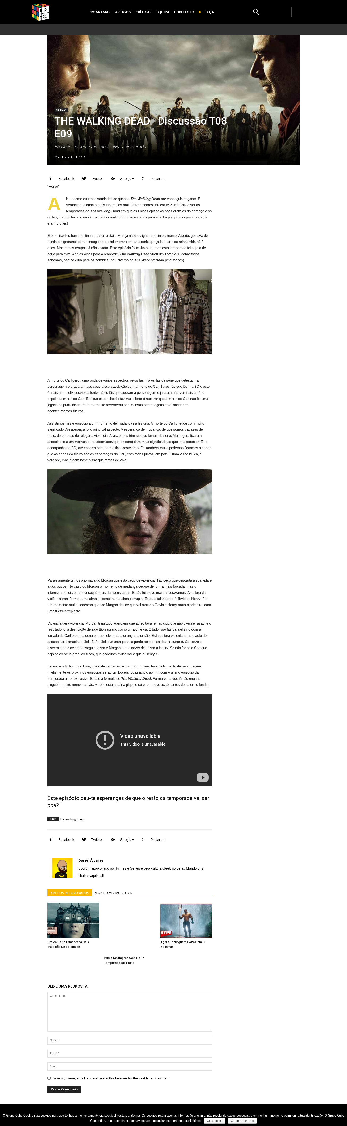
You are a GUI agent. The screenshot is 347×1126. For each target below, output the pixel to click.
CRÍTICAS (143, 11)
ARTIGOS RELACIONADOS (69, 893)
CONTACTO (184, 11)
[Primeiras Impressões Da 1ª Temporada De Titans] (129, 928)
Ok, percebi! (214, 1120)
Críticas (61, 110)
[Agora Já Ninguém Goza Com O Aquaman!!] (186, 920)
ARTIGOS (123, 11)
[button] (256, 11)
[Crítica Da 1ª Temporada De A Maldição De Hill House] (73, 920)
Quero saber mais (242, 1120)
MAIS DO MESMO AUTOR (113, 893)
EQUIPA (162, 11)
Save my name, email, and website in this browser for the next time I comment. (111, 1078)
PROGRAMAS (99, 11)
